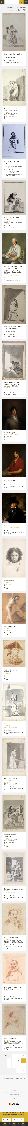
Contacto (14, 1082)
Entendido (6, 1120)
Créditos (14, 1086)
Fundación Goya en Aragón (10, 1078)
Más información (18, 1120)
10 (18, 1065)
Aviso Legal (14, 1090)
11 (23, 1065)
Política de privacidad (14, 1094)
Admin (14, 1098)
